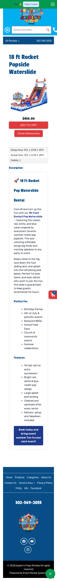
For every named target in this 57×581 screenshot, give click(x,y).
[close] (53, 4)
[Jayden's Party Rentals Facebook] (24, 541)
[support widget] (50, 574)
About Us (46, 477)
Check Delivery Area (28, 133)
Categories (33, 477)
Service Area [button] (26, 483)
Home (9, 477)
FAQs (19, 488)
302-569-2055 (44, 40)
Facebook (36, 488)
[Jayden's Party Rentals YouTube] (32, 541)
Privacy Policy (45, 483)
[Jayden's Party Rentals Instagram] (27, 549)
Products (19, 477)
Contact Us (10, 483)
